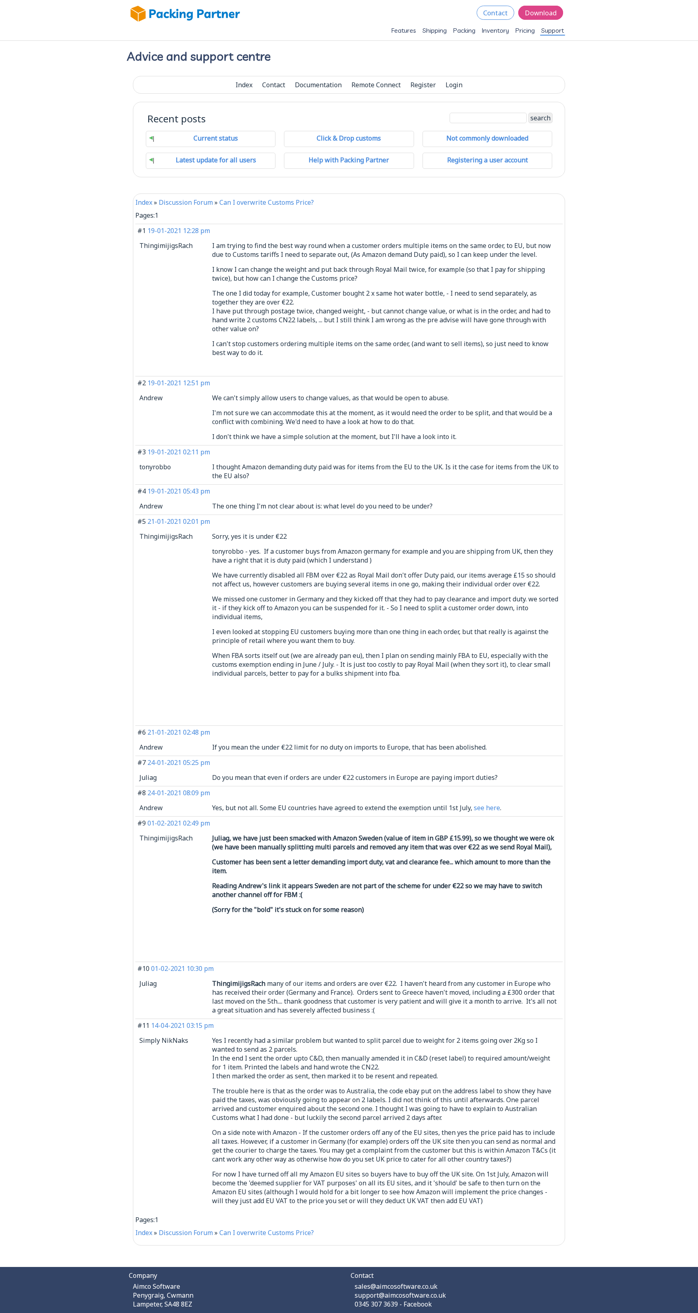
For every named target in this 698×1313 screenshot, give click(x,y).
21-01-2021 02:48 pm (178, 732)
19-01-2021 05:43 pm (178, 491)
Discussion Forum (186, 202)
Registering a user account (487, 159)
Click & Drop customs (349, 138)
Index (243, 84)
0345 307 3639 (376, 1304)
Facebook (418, 1304)
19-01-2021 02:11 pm (178, 451)
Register (423, 84)
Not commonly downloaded (487, 138)
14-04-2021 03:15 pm (182, 1025)
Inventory (495, 30)
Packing (464, 30)
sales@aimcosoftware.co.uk (396, 1286)
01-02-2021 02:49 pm (178, 823)
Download (541, 12)
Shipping (435, 30)
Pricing (525, 30)
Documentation (318, 84)
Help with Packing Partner (349, 159)
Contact (495, 12)
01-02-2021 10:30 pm (182, 968)
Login (454, 84)
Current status (215, 138)
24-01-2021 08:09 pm (178, 792)
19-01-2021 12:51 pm (178, 382)
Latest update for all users (216, 159)
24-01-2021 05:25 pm (178, 762)
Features (403, 30)
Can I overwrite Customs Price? (266, 202)
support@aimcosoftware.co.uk (400, 1295)
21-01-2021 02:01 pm (178, 521)
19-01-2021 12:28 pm (178, 230)
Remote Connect (376, 84)
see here (487, 807)
